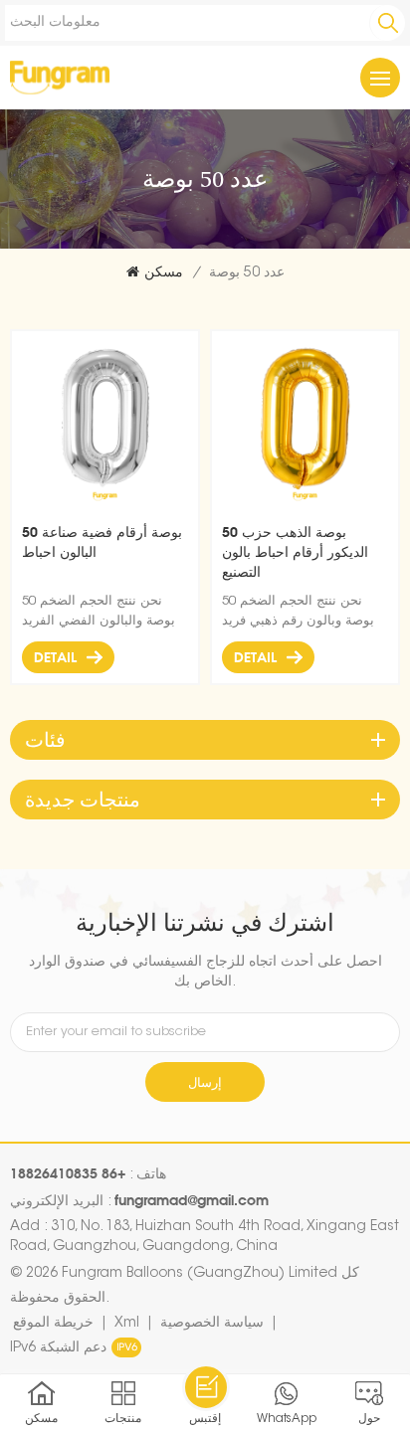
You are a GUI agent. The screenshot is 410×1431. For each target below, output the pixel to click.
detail (55, 656)
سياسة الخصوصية (212, 1324)
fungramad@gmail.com (191, 1199)
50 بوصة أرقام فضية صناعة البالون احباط (102, 541)
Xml (126, 1324)
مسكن (163, 273)
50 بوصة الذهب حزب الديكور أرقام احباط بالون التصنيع (295, 551)
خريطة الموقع (53, 1324)
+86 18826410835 (67, 1172)
